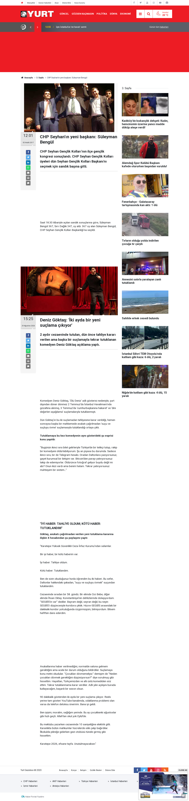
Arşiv (57, 3)
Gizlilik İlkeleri (96, 770)
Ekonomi (125, 13)
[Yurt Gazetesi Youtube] (147, 2)
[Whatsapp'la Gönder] (28, 167)
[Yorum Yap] (28, 183)
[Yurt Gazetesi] (37, 13)
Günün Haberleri (44, 3)
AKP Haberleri (59, 781)
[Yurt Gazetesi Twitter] (140, 2)
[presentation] (30, 27)
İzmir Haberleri (30, 786)
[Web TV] (160, 2)
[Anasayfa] (22, 3)
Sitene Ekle (66, 3)
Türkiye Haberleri (89, 781)
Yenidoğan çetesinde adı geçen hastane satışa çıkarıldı (82, 27)
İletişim (83, 770)
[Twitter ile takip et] (144, 770)
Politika (102, 13)
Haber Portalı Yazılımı (34, 797)
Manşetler (31, 3)
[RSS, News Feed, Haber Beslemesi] (164, 770)
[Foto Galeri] (166, 2)
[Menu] (140, 14)
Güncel (64, 13)
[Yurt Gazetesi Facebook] (134, 2)
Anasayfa (63, 770)
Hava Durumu (79, 3)
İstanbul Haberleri (118, 781)
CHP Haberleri (30, 781)
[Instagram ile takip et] (158, 770)
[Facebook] (28, 152)
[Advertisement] (94, 52)
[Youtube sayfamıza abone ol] (151, 770)
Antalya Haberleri (60, 786)
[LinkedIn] (28, 162)
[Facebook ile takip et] (137, 770)
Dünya (113, 13)
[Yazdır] (28, 178)
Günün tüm (158, 27)
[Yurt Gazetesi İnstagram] (153, 2)
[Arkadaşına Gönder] (28, 173)
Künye (74, 770)
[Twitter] (28, 157)
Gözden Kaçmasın (83, 13)
